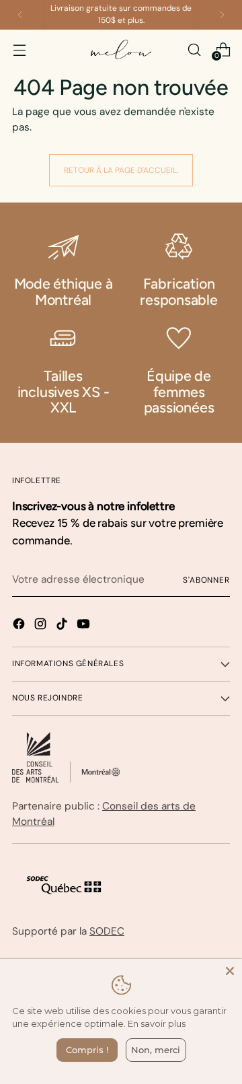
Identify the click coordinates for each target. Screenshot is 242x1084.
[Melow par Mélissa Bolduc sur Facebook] (20, 626)
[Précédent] (20, 15)
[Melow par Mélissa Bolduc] (121, 49)
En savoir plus (157, 1023)
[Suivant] (222, 15)
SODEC (106, 931)
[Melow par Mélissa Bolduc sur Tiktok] (63, 626)
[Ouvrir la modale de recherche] (194, 49)
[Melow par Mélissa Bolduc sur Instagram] (42, 626)
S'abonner (206, 580)
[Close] (230, 971)
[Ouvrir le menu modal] (19, 49)
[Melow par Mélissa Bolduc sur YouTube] (85, 626)
